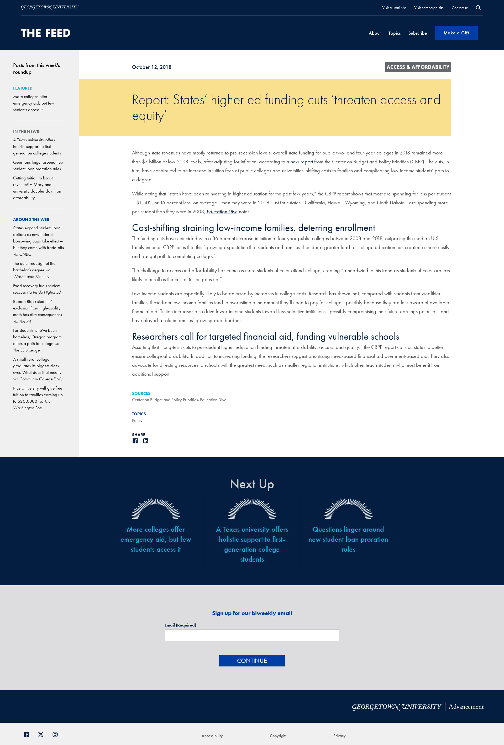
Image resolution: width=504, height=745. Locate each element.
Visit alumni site (394, 8)
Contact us (460, 8)
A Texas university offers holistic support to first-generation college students (37, 146)
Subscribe (417, 33)
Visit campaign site (429, 8)
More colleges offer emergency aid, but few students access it (33, 103)
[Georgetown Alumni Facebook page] (28, 734)
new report (302, 161)
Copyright (278, 735)
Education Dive (213, 399)
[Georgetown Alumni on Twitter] (43, 734)
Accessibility (212, 735)
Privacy (339, 735)
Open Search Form (478, 7)
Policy (137, 420)
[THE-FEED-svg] (45, 33)
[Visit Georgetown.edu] (50, 8)
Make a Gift (456, 33)
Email (180, 625)
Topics (394, 33)
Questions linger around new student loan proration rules (348, 539)
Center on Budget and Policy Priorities (165, 399)
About (375, 33)
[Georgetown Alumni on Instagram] (57, 734)
